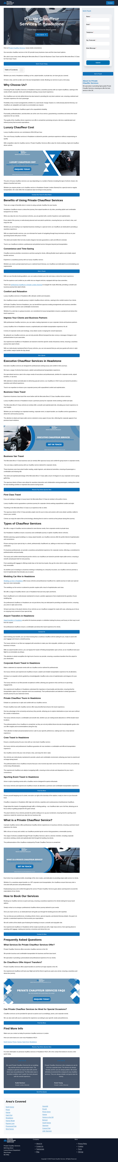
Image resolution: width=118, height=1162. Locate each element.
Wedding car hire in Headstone (13, 581)
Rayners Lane (10, 1123)
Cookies (80, 1146)
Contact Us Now (41, 934)
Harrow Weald (10, 1120)
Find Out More (41, 790)
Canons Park (46, 1128)
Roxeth (44, 1109)
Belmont (45, 1120)
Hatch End (25, 1042)
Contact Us (41, 631)
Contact (110, 3)
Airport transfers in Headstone (13, 620)
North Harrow (8, 1042)
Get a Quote (40, 34)
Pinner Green (46, 1112)
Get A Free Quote (42, 1092)
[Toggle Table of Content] (20, 70)
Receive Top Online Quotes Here (41, 489)
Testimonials (40, 1149)
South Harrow (46, 1123)
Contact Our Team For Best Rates (42, 194)
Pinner (14, 1042)
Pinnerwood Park (11, 1126)
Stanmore (45, 1125)
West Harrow (10, 1129)
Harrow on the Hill (47, 1117)
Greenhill (45, 1106)
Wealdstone (33, 1042)
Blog (37, 1152)
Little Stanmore (47, 1131)
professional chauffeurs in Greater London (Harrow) (26, 284)
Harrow (19, 1042)
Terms (80, 1149)
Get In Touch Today (42, 64)
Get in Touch (42, 271)
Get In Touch (98, 74)
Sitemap (80, 1152)
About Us (39, 1143)
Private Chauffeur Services (17, 48)
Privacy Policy (82, 1143)
